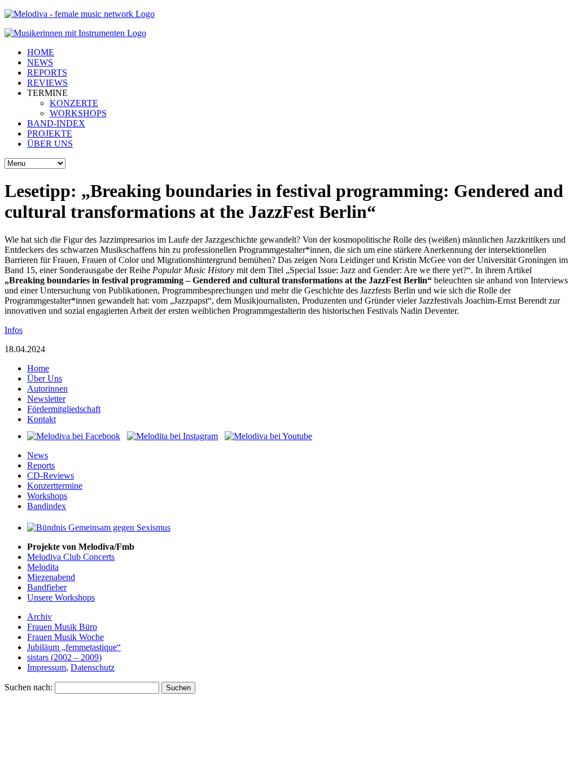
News (37, 455)
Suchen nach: (28, 687)
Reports (41, 465)
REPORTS (47, 72)
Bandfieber (47, 587)
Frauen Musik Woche (65, 637)
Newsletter (46, 399)
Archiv (39, 616)
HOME (40, 52)
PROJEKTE (49, 133)
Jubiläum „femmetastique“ (74, 647)
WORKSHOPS (78, 113)
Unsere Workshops (61, 597)
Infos (14, 330)
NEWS (40, 62)
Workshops (47, 496)
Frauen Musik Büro (62, 627)
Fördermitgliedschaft (63, 409)
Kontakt (41, 419)
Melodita (43, 567)
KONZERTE (74, 103)
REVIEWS (47, 82)
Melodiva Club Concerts (71, 557)
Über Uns (44, 378)
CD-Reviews (50, 475)
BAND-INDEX (56, 123)
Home (38, 368)
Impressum (46, 667)
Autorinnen (47, 388)
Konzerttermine (54, 485)
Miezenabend (51, 577)
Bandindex (46, 506)
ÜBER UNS (50, 143)
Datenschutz (93, 667)
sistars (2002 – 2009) (64, 657)
